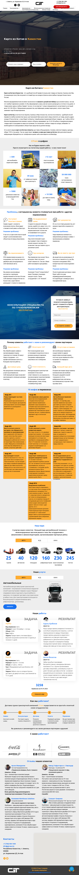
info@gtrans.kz (60, 3)
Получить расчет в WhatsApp (56, 64)
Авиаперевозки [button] (26, 8)
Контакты (55, 9)
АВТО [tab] (23, 540)
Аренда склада (46, 9)
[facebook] (15, 5)
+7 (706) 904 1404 (61, 1)
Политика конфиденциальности (39, 872)
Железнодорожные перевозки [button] (42, 8)
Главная (5, 8)
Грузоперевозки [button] (14, 8)
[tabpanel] (39, 555)
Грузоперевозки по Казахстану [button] (30, 9)
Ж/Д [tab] (39, 540)
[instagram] (19, 5)
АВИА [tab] (55, 540)
